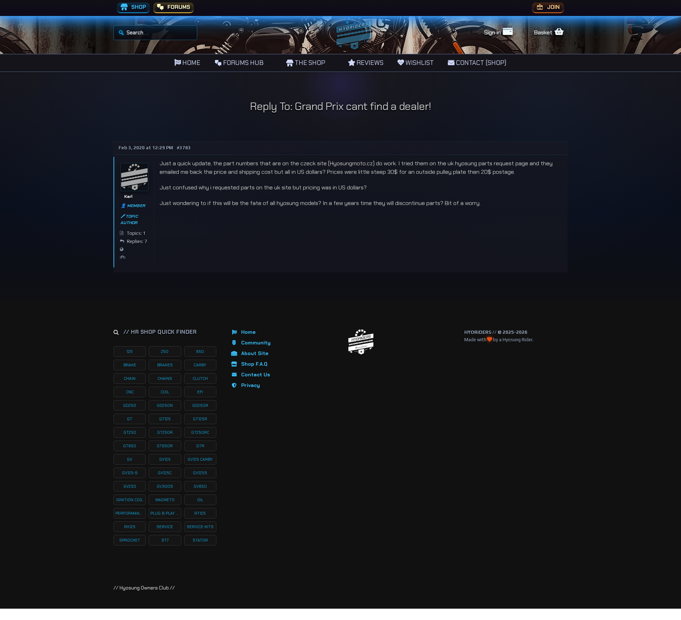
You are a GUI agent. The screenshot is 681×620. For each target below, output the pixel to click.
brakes (165, 364)
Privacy (250, 385)
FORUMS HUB (243, 63)
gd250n (165, 405)
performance (129, 513)
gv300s (165, 486)
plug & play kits (165, 513)
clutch (200, 378)
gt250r (165, 432)
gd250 (129, 405)
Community (256, 342)
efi (200, 391)
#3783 (184, 147)
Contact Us (255, 374)
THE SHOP (309, 63)
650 (200, 351)
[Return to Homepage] (361, 342)
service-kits (200, 526)
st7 (164, 540)
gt (129, 418)
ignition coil (129, 499)
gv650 (200, 486)
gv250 (129, 486)
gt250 (129, 432)
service (164, 526)
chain (129, 378)
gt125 (165, 418)
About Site (254, 353)
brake (129, 364)
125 (130, 351)
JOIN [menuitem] (553, 7)
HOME (190, 63)
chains (164, 378)
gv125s (200, 472)
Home (248, 332)
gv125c (165, 472)
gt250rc (200, 432)
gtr (200, 445)
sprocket (129, 540)
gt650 (129, 445)
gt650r (165, 445)
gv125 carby (200, 459)
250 (164, 351)
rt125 (200, 513)
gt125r (200, 418)
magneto (165, 499)
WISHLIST (419, 63)
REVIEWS (369, 63)
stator (200, 540)
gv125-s (130, 472)
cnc (130, 391)
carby (200, 364)
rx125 (129, 526)
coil (165, 391)
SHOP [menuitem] (138, 7)
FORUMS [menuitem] (178, 7)
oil (200, 499)
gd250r (200, 405)
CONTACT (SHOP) (480, 63)
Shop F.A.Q (254, 364)
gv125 (165, 459)
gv (129, 459)
